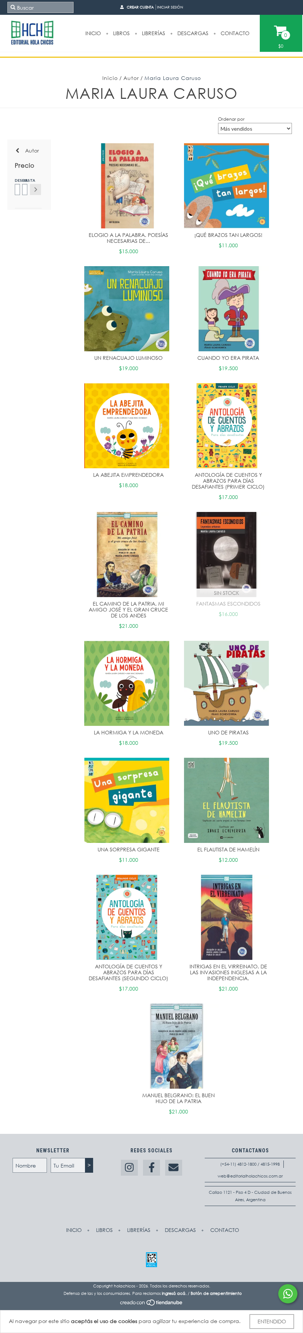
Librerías (152, 33)
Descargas (192, 33)
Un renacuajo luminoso (128, 357)
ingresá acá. (174, 1293)
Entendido (272, 1321)
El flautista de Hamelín (228, 849)
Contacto (234, 33)
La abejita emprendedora (128, 474)
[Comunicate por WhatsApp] (287, 1293)
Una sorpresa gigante (129, 849)
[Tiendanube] (151, 1304)
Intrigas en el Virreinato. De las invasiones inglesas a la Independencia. (228, 972)
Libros (121, 33)
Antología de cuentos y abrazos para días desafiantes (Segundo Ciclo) (128, 972)
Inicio (93, 33)
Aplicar (35, 189)
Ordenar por (231, 119)
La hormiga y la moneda (128, 732)
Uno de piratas (228, 732)
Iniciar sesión (170, 7)
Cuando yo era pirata (228, 357)
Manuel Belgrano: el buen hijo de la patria (178, 1098)
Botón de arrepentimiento (216, 1293)
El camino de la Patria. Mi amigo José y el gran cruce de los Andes (128, 609)
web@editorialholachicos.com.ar (250, 1176)
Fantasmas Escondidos (228, 603)
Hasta (24, 180)
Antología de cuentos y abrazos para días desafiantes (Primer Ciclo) (228, 480)
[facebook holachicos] (151, 1168)
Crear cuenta (140, 7)
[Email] (173, 1168)
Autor (131, 77)
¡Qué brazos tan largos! (228, 234)
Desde (17, 180)
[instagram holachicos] (129, 1168)
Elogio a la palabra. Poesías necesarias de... (128, 237)
